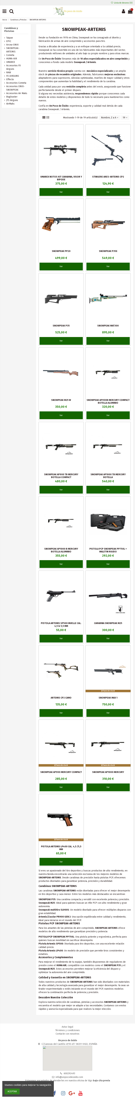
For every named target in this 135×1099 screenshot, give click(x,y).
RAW (8, 72)
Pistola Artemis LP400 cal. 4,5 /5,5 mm (61, 848)
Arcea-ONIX (12, 44)
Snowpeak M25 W (61, 400)
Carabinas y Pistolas (11, 30)
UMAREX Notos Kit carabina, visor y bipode (61, 178)
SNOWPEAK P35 (61, 325)
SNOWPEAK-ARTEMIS (12, 50)
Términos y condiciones (67, 1030)
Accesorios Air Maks (16, 93)
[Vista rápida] (81, 140)
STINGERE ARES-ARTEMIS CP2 (108, 176)
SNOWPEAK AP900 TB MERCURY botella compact (61, 476)
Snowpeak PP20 (61, 251)
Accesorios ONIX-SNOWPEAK (15, 88)
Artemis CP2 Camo (61, 697)
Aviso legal (67, 1026)
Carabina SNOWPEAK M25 (108, 623)
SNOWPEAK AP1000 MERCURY (108, 772)
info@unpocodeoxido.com (69, 1077)
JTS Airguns (12, 100)
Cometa (10, 55)
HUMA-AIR (11, 58)
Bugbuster (11, 96)
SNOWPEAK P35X (108, 251)
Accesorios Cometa (16, 82)
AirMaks (10, 103)
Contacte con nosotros (67, 1033)
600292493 (69, 1073)
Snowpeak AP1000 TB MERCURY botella (108, 476)
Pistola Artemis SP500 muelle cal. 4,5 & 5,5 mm (61, 624)
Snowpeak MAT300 (108, 325)
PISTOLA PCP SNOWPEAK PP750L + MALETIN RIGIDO (108, 550)
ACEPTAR (12, 1091)
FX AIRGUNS (12, 76)
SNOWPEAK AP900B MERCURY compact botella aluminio (108, 401)
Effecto (10, 79)
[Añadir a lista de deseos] (81, 129)
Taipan (9, 37)
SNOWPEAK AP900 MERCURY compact (61, 772)
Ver (61, 192)
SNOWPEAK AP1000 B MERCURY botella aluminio (61, 550)
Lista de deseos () (123, 2)
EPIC (8, 41)
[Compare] (81, 135)
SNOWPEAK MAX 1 (108, 697)
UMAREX (10, 62)
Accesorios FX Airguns (13, 67)
